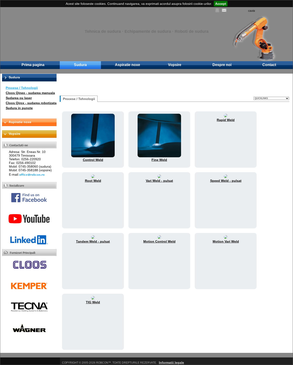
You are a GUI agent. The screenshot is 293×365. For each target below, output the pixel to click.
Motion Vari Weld (226, 241)
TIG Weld (93, 302)
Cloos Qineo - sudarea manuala (30, 93)
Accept (220, 4)
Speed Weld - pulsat (225, 180)
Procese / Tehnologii (22, 88)
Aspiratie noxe (127, 65)
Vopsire (174, 65)
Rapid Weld (226, 120)
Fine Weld (159, 160)
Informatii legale (171, 362)
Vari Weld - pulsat (159, 180)
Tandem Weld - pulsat (93, 241)
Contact (269, 65)
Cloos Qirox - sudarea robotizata (31, 103)
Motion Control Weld (159, 241)
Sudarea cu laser (19, 98)
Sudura (80, 65)
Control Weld (93, 160)
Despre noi (221, 65)
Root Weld (93, 180)
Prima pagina (33, 65)
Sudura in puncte (19, 108)
